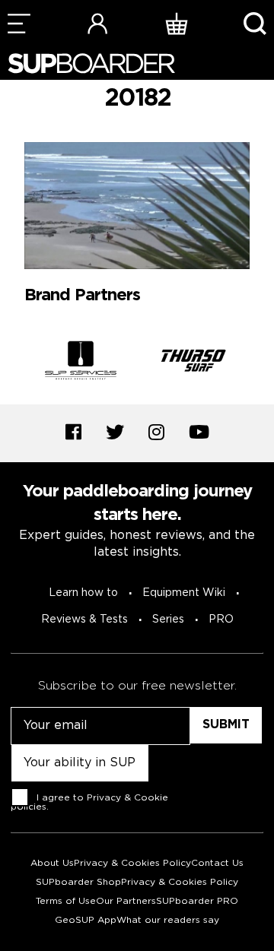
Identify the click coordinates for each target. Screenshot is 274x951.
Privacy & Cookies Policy (132, 863)
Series (168, 619)
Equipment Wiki (183, 593)
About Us (52, 863)
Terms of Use (66, 901)
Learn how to (83, 593)
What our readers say (167, 920)
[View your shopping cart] (176, 23)
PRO (221, 619)
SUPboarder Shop (78, 882)
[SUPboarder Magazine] (91, 63)
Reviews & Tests (84, 619)
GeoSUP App (85, 920)
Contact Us (217, 863)
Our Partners (126, 901)
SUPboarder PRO (197, 901)
